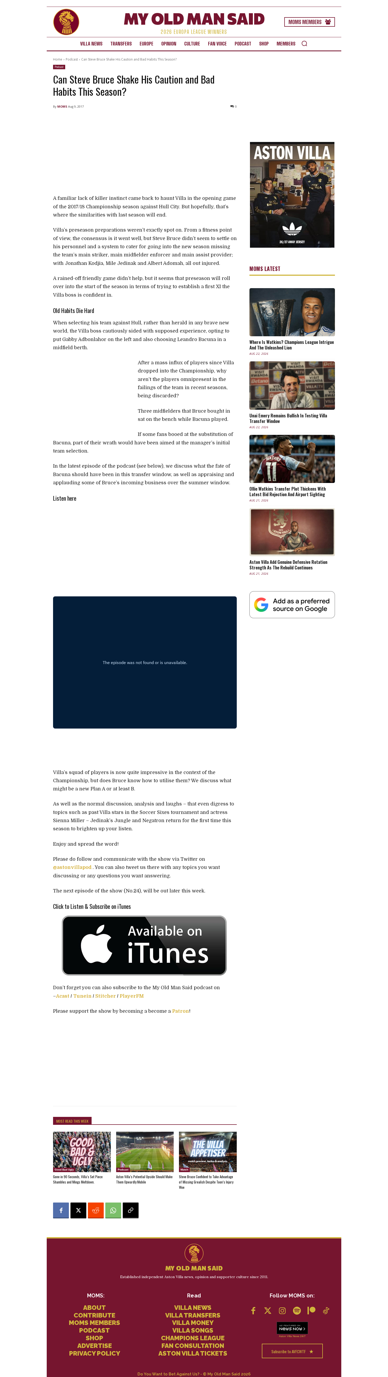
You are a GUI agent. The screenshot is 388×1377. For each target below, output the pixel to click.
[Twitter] (268, 1311)
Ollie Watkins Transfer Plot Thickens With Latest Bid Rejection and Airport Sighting (287, 491)
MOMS (62, 106)
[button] (304, 43)
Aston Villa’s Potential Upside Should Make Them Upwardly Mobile (144, 1179)
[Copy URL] (131, 1210)
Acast (62, 996)
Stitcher (105, 996)
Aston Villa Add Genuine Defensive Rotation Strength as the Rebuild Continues (288, 564)
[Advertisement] (145, 152)
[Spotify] (297, 1311)
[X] (78, 1210)
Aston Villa (285, 1336)
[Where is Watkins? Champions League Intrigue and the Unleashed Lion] (292, 312)
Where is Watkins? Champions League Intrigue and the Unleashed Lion (291, 344)
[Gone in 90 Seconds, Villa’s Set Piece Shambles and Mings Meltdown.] (82, 1152)
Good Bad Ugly (64, 1169)
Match (184, 1169)
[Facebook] (61, 1210)
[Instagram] (282, 1311)
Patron (180, 1011)
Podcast (72, 59)
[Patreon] (311, 1311)
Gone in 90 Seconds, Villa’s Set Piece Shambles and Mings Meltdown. (78, 1179)
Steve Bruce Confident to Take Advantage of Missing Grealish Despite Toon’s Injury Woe (206, 1182)
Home (57, 59)
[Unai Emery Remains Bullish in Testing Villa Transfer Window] (292, 385)
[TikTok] (326, 1311)
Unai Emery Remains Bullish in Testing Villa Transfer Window (288, 418)
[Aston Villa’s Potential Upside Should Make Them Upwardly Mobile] (145, 1152)
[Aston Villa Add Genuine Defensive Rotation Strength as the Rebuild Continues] (292, 532)
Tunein (82, 996)
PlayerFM (132, 996)
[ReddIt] (96, 1210)
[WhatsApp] (113, 1210)
